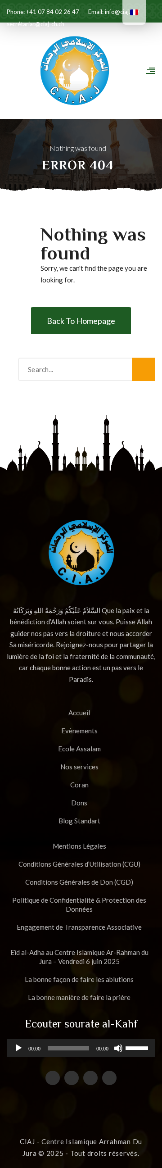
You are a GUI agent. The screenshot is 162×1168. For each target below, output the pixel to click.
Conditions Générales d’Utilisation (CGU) (79, 864)
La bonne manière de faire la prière (79, 997)
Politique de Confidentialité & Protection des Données (79, 904)
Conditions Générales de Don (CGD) (79, 882)
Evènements (79, 731)
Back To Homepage (81, 321)
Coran (79, 785)
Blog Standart (79, 821)
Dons (79, 803)
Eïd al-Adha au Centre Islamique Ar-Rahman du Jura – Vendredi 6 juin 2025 (79, 956)
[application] (81, 1048)
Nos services (79, 767)
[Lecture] (18, 1051)
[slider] (138, 1047)
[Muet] (118, 1051)
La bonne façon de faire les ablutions (79, 979)
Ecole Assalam (79, 749)
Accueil (79, 713)
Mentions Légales (79, 846)
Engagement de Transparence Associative (79, 927)
